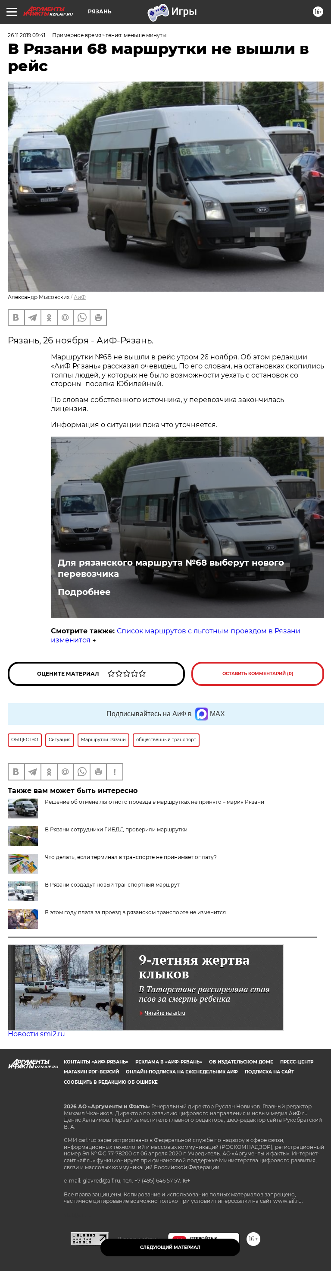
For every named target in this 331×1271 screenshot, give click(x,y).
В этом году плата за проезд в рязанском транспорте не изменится (135, 912)
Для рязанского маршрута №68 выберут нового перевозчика (171, 568)
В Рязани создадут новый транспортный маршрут (112, 884)
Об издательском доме (241, 1062)
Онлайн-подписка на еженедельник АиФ (182, 1072)
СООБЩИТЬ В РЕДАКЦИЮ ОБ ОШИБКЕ (111, 1082)
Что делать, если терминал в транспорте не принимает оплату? (131, 857)
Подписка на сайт (269, 1072)
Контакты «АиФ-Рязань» (96, 1062)
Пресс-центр (296, 1062)
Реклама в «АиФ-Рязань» (168, 1062)
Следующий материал (170, 1247)
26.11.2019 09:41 (26, 35)
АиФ (80, 297)
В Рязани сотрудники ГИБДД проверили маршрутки (116, 829)
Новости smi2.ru (36, 1034)
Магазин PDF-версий (91, 1072)
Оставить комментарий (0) (258, 673)
